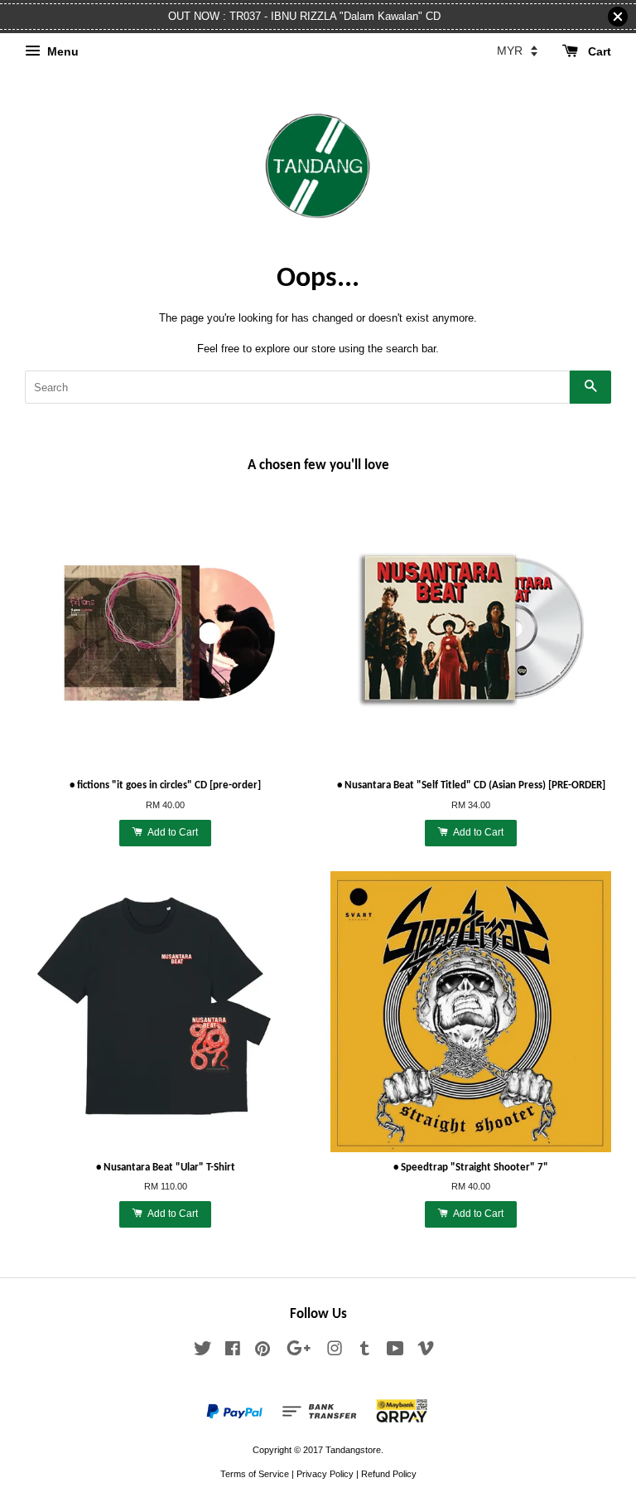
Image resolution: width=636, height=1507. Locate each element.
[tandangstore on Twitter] (203, 1352)
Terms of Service (254, 1474)
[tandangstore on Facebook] (233, 1352)
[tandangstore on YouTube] (395, 1352)
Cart (598, 51)
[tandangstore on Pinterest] (262, 1352)
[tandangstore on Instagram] (334, 1352)
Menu (61, 51)
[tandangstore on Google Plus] (298, 1352)
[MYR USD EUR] (517, 50)
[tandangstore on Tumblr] (364, 1352)
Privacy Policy (325, 1474)
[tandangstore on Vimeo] (426, 1352)
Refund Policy (389, 1474)
